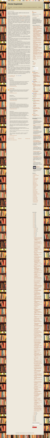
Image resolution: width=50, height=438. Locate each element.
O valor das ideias (35, 197)
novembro (35, 229)
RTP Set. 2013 (35, 59)
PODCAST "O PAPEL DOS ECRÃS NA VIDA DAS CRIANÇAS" (37, 27)
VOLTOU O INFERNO (36, 130)
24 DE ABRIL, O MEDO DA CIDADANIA (37, 274)
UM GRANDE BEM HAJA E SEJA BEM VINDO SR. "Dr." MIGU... (38, 361)
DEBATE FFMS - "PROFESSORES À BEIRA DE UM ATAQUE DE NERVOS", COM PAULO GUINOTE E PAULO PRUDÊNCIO (37, 31)
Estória (34, 64)
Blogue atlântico (35, 183)
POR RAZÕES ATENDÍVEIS (37, 334)
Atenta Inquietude (15, 3)
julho (34, 233)
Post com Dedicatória (35, 91)
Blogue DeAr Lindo (35, 184)
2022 (34, 217)
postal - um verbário (35, 200)
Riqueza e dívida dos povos (36, 103)
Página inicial (19, 138)
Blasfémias (34, 182)
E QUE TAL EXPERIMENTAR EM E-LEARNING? (38, 347)
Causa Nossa (34, 186)
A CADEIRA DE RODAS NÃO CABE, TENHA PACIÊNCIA (37, 342)
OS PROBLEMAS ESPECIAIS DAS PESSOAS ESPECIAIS (37, 290)
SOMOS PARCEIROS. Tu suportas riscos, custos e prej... (38, 304)
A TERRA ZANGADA (36, 258)
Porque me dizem (35, 199)
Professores (21, 15)
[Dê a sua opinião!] (18, 75)
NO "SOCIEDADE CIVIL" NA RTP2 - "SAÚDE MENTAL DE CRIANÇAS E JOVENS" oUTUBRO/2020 (37, 34)
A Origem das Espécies (36, 100)
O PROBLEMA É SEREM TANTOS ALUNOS (37, 344)
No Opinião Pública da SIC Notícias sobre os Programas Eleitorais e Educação (37, 41)
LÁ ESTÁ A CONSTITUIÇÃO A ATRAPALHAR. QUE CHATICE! (38, 336)
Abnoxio (34, 176)
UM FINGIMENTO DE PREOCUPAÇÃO (36, 395)
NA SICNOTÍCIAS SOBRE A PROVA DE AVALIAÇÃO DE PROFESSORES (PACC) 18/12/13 (37, 53)
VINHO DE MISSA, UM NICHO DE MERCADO (37, 254)
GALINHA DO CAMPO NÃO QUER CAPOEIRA (37, 328)
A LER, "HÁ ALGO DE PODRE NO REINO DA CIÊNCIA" (37, 156)
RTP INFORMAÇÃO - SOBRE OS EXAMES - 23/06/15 (37, 44)
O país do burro (35, 196)
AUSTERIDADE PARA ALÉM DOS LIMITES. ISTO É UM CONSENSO (38, 239)
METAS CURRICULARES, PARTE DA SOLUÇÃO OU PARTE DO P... (38, 326)
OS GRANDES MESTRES (37, 330)
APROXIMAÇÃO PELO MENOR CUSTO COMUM (38, 346)
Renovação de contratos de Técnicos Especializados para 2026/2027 (36, 76)
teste (33, 96)
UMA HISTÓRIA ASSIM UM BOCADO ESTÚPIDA (37, 260)
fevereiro (35, 413)
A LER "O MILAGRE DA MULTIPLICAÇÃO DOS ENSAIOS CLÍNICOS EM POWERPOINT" (37, 141)
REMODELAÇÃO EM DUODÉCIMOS (36, 288)
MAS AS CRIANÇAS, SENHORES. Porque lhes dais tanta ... (38, 364)
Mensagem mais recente (11, 138)
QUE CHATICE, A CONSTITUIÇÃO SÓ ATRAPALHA (36, 389)
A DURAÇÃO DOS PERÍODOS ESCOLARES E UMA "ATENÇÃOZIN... (37, 310)
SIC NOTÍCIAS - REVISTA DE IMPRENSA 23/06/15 (36, 46)
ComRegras (34, 105)
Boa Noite (34, 79)
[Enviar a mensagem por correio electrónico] (16, 75)
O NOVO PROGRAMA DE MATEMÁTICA (37, 276)
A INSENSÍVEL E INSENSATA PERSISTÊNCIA (37, 248)
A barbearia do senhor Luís (36, 98)
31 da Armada (35, 174)
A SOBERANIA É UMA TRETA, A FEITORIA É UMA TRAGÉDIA (38, 285)
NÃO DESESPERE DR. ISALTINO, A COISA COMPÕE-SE (38, 315)
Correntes (34, 188)
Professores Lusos (35, 201)
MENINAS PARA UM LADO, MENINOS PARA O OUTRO (37, 298)
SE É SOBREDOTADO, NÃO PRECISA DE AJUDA (37, 365)
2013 (34, 227)
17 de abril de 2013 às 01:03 (13, 100)
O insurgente (34, 194)
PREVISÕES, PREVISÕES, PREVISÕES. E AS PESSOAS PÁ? (38, 321)
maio (34, 235)
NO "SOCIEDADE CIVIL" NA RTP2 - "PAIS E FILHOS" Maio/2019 (37, 38)
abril (34, 236)
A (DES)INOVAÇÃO (35, 146)
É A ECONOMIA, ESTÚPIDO (37, 405)
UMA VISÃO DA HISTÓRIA (37, 265)
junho (34, 234)
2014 (34, 226)
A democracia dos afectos (36, 115)
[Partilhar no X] (19, 75)
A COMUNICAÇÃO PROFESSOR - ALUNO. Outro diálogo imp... (38, 374)
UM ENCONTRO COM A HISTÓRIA (37, 404)
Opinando (13, 76)
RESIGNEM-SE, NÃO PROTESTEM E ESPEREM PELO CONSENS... (37, 269)
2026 (34, 213)
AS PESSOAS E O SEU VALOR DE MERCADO (37, 382)
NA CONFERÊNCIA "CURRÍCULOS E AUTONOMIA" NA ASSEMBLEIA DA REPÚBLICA (37, 48)
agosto (35, 232)
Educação (11, 76)
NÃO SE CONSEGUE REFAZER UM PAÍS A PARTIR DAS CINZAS (38, 355)
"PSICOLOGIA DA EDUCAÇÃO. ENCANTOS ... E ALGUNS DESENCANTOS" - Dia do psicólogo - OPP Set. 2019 (37, 36)
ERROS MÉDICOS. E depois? (37, 387)
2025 (34, 214)
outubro (35, 230)
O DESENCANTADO (36, 333)
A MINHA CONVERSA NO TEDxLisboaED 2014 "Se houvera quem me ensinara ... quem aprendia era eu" (37, 50)
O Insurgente (35, 93)
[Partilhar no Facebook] (20, 75)
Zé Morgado (11, 88)
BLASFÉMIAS (35, 81)
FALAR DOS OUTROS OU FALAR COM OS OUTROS (38, 318)
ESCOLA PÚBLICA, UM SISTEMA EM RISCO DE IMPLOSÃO (38, 408)
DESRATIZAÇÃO (36, 392)
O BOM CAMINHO (36, 329)
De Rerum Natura (35, 72)
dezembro (35, 228)
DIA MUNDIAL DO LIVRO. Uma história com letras (37, 282)
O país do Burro (35, 114)
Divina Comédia (35, 110)
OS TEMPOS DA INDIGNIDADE (38, 381)
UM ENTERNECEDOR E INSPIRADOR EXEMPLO (37, 293)
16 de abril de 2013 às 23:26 (13, 86)
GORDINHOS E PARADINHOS (37, 151)
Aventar (34, 88)
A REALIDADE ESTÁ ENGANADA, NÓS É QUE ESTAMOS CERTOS (38, 378)
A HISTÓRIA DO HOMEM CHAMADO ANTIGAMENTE (37, 391)
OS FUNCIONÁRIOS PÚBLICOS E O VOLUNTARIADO (38, 394)
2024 (34, 215)
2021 (34, 218)
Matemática (25, 15)
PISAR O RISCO (36, 251)
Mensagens (34, 67)
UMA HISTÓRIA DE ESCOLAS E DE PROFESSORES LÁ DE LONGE (38, 369)
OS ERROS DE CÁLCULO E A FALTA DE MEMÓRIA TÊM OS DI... (38, 278)
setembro (35, 231)
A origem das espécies (36, 175)
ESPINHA (34, 161)
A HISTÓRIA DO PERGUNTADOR (38, 237)
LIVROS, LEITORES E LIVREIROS (36, 305)
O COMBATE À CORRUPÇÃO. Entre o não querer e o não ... (38, 296)
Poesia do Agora (35, 198)
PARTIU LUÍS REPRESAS (38, 166)
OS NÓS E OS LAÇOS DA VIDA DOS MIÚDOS (38, 386)
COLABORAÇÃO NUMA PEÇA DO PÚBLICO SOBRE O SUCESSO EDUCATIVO (37, 43)
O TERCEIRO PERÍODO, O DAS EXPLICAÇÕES (38, 402)
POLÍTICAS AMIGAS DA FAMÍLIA (38, 362)
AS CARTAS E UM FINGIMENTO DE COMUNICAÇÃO (38, 257)
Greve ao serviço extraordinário (36, 108)
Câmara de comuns (35, 185)
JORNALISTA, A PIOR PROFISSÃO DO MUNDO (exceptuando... (37, 262)
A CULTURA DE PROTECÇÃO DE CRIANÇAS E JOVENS (38, 242)
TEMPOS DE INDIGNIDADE (37, 287)
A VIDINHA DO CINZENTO (37, 399)
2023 (34, 216)
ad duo (34, 177)
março (35, 412)
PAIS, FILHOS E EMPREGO (37, 398)
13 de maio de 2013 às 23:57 (13, 135)
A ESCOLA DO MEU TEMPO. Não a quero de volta (38, 271)
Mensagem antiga (27, 138)
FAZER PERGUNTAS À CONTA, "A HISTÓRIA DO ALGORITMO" (37, 135)
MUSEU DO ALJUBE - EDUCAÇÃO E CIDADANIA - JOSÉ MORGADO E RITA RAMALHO (37, 29)
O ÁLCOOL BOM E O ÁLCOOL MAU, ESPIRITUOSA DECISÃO (38, 332)
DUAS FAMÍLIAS (36, 291)
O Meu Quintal (35, 195)
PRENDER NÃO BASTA (37, 319)
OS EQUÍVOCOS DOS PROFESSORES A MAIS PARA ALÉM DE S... (38, 302)
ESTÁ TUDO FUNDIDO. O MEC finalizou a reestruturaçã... (38, 407)
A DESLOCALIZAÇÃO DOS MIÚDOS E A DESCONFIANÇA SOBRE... (38, 312)
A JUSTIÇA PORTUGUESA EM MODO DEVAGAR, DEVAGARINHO (37, 324)
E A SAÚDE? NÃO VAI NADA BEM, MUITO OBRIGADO (37, 370)
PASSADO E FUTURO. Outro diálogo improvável (37, 353)
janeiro (35, 414)
